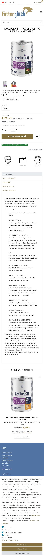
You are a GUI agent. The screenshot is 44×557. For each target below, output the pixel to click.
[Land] (3, 2)
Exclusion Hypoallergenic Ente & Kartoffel (22, 418)
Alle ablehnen (22, 549)
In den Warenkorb (17, 136)
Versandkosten (19, 125)
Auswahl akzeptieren (22, 553)
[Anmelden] (6, 2)
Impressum (35, 515)
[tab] (22, 174)
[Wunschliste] (13, 2)
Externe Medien (10, 530)
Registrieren (6, 474)
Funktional (8, 538)
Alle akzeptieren (22, 545)
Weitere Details (8, 186)
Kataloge (5, 458)
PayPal (7, 535)
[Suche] (40, 23)
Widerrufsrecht (7, 460)
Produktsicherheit (9, 190)
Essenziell (8, 527)
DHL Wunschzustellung (13, 532)
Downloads (6, 182)
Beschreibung (7, 174)
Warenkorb (6, 463)
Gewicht (4, 105)
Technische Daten (9, 178)
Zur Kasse (5, 466)
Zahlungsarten (7, 453)
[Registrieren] (10, 2)
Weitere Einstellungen (10, 540)
